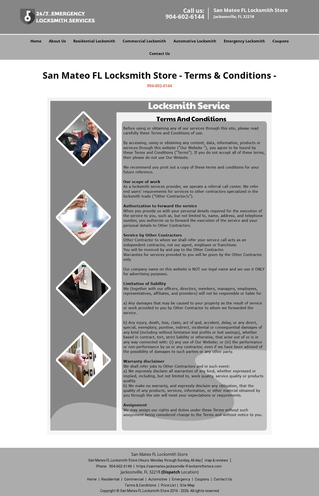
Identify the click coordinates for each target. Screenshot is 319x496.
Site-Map (187, 485)
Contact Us (159, 53)
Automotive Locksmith (194, 40)
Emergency (181, 479)
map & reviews (217, 460)
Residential (110, 479)
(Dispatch (171, 472)
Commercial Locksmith (144, 40)
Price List (168, 485)
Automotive (157, 479)
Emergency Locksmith (244, 40)
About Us (57, 40)
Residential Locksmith (94, 40)
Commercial (134, 479)
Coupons (280, 40)
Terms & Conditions (140, 485)
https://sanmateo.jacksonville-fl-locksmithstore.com (179, 466)
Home (35, 40)
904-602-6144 (184, 16)
